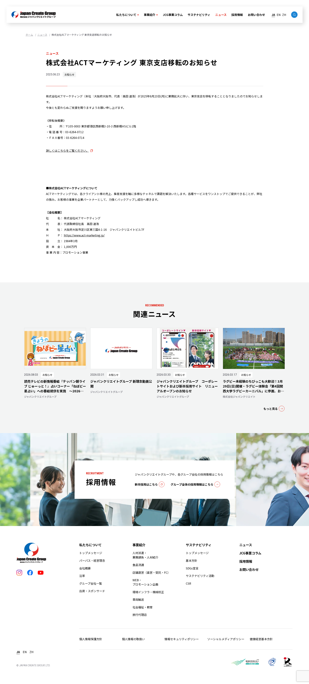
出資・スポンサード (92, 591)
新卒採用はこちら (146, 484)
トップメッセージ (90, 553)
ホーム (29, 34)
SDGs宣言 (192, 568)
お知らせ (69, 74)
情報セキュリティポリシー (182, 639)
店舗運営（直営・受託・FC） (151, 572)
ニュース (221, 15)
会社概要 (85, 568)
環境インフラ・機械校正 (148, 592)
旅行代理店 (140, 615)
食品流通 (138, 565)
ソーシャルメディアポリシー (225, 639)
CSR (188, 583)
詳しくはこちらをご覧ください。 (67, 150)
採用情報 (237, 15)
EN (279, 15)
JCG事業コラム (173, 15)
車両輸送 (138, 599)
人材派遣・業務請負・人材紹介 (145, 555)
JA (273, 15)
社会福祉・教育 (143, 607)
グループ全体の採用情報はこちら (192, 484)
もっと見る (270, 408)
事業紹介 (149, 15)
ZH (284, 15)
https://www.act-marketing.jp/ (84, 235)
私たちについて (126, 15)
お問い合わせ (256, 15)
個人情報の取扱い (133, 639)
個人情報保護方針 (90, 639)
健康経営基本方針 (261, 639)
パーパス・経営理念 (92, 560)
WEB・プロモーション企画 (145, 582)
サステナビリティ (199, 15)
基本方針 (191, 560)
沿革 (82, 576)
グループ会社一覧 (90, 583)
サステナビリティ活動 (200, 576)
